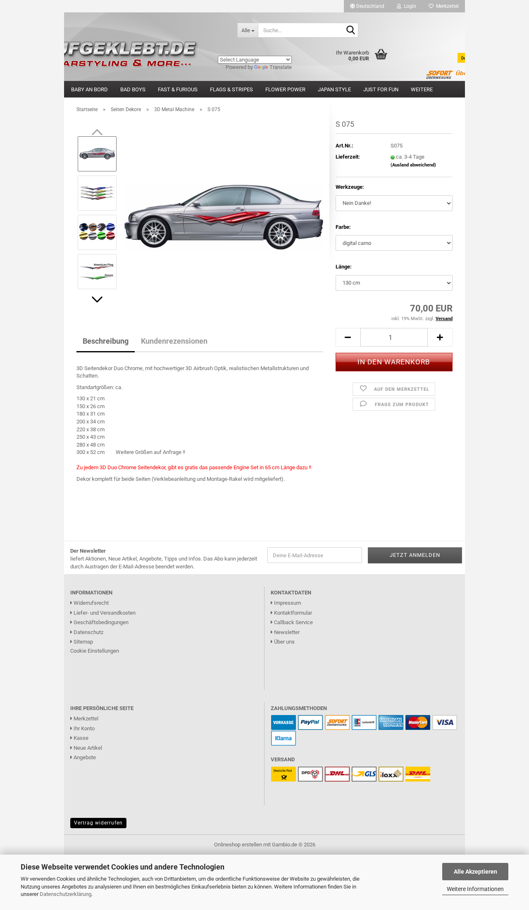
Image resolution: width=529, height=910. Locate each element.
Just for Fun (380, 89)
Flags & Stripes (231, 89)
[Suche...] (350, 30)
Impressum (287, 603)
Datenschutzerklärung (65, 894)
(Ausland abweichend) (413, 165)
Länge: (344, 267)
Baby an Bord (89, 89)
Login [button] (408, 6)
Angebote (84, 757)
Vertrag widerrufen (98, 823)
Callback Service (293, 622)
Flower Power (285, 89)
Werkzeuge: (350, 187)
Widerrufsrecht (90, 603)
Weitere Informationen (475, 889)
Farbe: (343, 227)
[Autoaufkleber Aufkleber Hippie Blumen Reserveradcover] (147, 30)
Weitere (422, 89)
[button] (367, 6)
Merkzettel (446, 6)
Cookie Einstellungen (94, 651)
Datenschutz (87, 632)
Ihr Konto (83, 728)
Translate (280, 67)
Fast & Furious (178, 89)
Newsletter (286, 632)
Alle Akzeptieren (475, 871)
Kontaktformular (292, 613)
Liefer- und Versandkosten (104, 613)
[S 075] (223, 212)
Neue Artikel (87, 748)
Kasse (80, 738)
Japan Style (334, 89)
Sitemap (82, 642)
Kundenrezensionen (174, 341)
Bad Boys (132, 89)
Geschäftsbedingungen (100, 622)
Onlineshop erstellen (238, 844)
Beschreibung (106, 341)
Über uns (284, 642)
